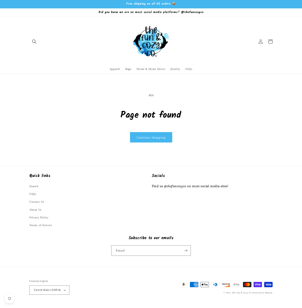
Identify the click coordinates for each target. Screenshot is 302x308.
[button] (34, 41)
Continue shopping (151, 137)
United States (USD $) (47, 289)
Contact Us (36, 201)
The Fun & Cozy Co (242, 292)
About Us (35, 209)
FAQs (32, 194)
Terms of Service (40, 225)
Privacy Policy (38, 217)
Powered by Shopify (262, 292)
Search (33, 186)
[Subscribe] (186, 250)
